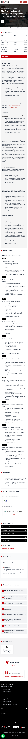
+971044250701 (6, 689)
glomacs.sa (7, 702)
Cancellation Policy (7, 732)
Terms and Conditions (16, 732)
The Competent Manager (13, 107)
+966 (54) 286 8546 (7, 699)
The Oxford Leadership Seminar (13, 105)
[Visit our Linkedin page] (12, 723)
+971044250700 (5, 688)
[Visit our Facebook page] (9, 723)
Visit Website (13, 514)
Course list (12, 735)
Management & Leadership (9, 27)
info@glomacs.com (8, 691)
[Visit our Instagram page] (15, 723)
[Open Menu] (24, 2)
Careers (16, 735)
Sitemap (23, 732)
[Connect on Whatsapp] (3, 736)
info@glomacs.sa (7, 701)
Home (2, 27)
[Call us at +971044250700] (21, 2)
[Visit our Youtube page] (19, 723)
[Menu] (26, 2)
